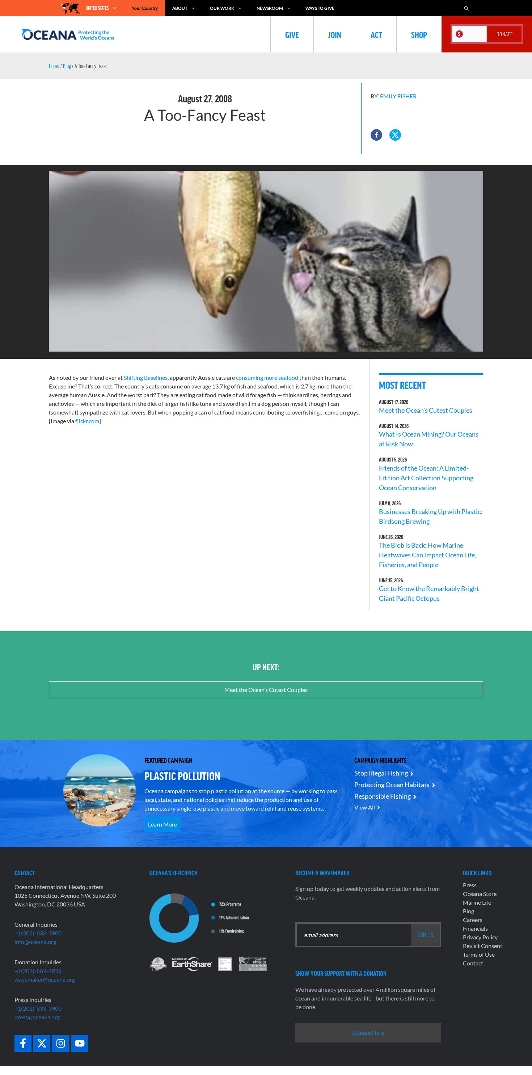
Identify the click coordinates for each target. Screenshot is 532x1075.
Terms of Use (479, 954)
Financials (475, 928)
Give (292, 34)
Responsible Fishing (382, 796)
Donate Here (368, 1032)
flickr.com (87, 420)
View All (364, 807)
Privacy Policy (480, 937)
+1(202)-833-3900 (38, 933)
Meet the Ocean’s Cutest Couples (425, 410)
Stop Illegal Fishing (381, 773)
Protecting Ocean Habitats (392, 785)
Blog (67, 66)
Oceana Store (480, 893)
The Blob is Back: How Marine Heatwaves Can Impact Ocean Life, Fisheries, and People (427, 555)
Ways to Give (319, 8)
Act (376, 34)
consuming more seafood (267, 377)
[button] (376, 135)
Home (54, 66)
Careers (472, 919)
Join (334, 34)
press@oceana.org (37, 1017)
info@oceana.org (35, 941)
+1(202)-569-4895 (38, 970)
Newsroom (270, 8)
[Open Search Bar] (466, 8)
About (179, 8)
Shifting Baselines (146, 377)
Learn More (162, 824)
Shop (419, 34)
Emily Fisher (398, 96)
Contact (473, 963)
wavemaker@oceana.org (44, 979)
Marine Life (477, 902)
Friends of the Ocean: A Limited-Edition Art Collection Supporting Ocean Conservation (426, 478)
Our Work (222, 8)
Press (470, 884)
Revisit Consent (482, 945)
